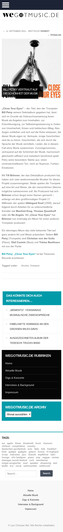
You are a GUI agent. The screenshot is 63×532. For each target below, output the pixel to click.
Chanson (47, 443)
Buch (38, 443)
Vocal (18, 466)
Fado (36, 449)
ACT (3, 443)
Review (25, 265)
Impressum (11, 392)
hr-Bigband (52, 451)
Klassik (32, 454)
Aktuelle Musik (13, 370)
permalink (55, 35)
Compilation (18, 446)
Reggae (46, 457)
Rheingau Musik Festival (14, 460)
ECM (30, 449)
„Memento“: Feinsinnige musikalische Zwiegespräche (30, 312)
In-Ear (5, 454)
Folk (43, 449)
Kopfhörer (43, 454)
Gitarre (32, 451)
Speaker (34, 463)
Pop (38, 457)
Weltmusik (44, 466)
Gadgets (22, 451)
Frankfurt (51, 449)
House (41, 451)
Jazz (24, 454)
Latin (53, 454)
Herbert (45, 31)
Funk (4, 451)
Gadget (12, 451)
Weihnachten (30, 466)
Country (31, 446)
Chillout (6, 446)
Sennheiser (42, 460)
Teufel (5, 466)
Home (8, 363)
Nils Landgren (18, 457)
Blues (18, 443)
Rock (31, 460)
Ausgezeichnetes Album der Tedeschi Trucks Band (29, 340)
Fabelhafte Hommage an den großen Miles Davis (29, 326)
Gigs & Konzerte (14, 377)
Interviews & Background (19, 385)
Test (55, 463)
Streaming (45, 463)
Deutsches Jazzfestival (14, 449)
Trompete (35, 265)
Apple (10, 443)
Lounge (5, 457)
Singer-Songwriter (11, 463)
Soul (25, 463)
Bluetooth (28, 443)
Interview (15, 454)
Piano (31, 457)
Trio (11, 466)
